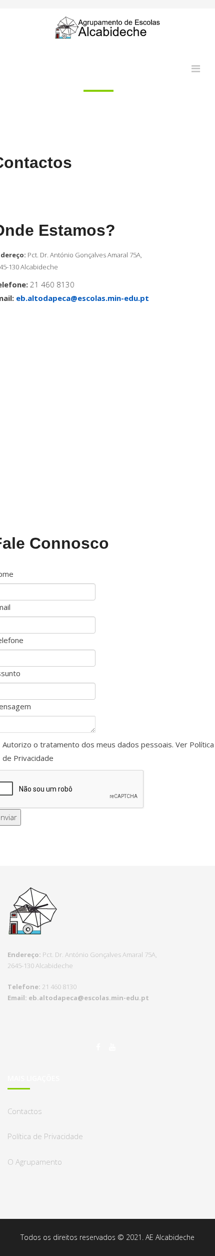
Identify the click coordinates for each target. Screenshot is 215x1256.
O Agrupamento (35, 1162)
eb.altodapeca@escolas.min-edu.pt (82, 298)
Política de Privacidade (45, 1136)
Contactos (25, 1111)
